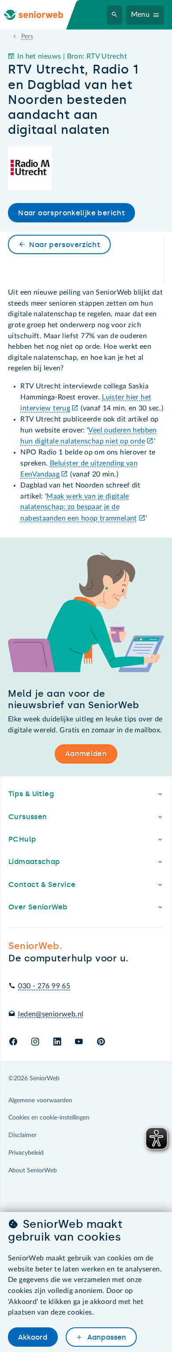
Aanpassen (106, 1337)
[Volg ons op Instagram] (35, 1042)
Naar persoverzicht (64, 244)
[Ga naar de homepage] (40, 15)
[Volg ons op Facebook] (13, 1042)
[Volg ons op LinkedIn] (57, 1042)
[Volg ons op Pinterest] (101, 1042)
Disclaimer (22, 1135)
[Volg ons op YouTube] (78, 1042)
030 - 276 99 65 (44, 986)
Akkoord (32, 1337)
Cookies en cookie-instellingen (49, 1118)
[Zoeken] (115, 15)
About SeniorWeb (32, 1170)
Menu (140, 14)
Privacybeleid (26, 1153)
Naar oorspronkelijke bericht (71, 213)
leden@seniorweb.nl (50, 1014)
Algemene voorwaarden (40, 1100)
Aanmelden (86, 754)
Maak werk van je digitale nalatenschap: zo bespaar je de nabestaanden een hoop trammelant (78, 507)
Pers (27, 36)
